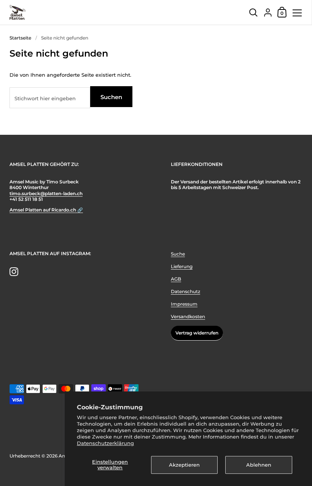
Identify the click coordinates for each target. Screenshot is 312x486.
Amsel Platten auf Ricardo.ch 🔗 (46, 210)
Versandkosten (188, 316)
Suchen (111, 97)
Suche (178, 254)
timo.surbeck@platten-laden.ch (46, 193)
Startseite (20, 38)
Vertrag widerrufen (196, 333)
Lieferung (182, 266)
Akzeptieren (184, 465)
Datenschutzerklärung (105, 443)
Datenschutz (185, 291)
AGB (176, 279)
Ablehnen (258, 465)
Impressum (184, 304)
